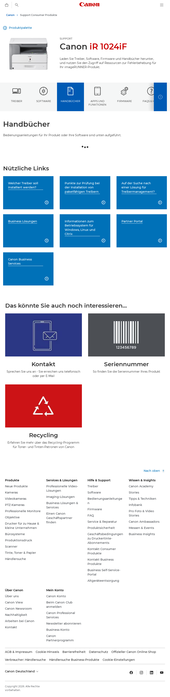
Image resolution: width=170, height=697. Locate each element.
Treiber (16, 101)
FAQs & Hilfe (151, 101)
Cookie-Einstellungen (119, 660)
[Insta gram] (141, 672)
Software (43, 101)
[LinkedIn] (151, 672)
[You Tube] (161, 672)
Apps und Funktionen (97, 103)
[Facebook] (131, 672)
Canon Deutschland (20, 671)
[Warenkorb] (6, 5)
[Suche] (16, 5)
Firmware (124, 101)
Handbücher (70, 101)
